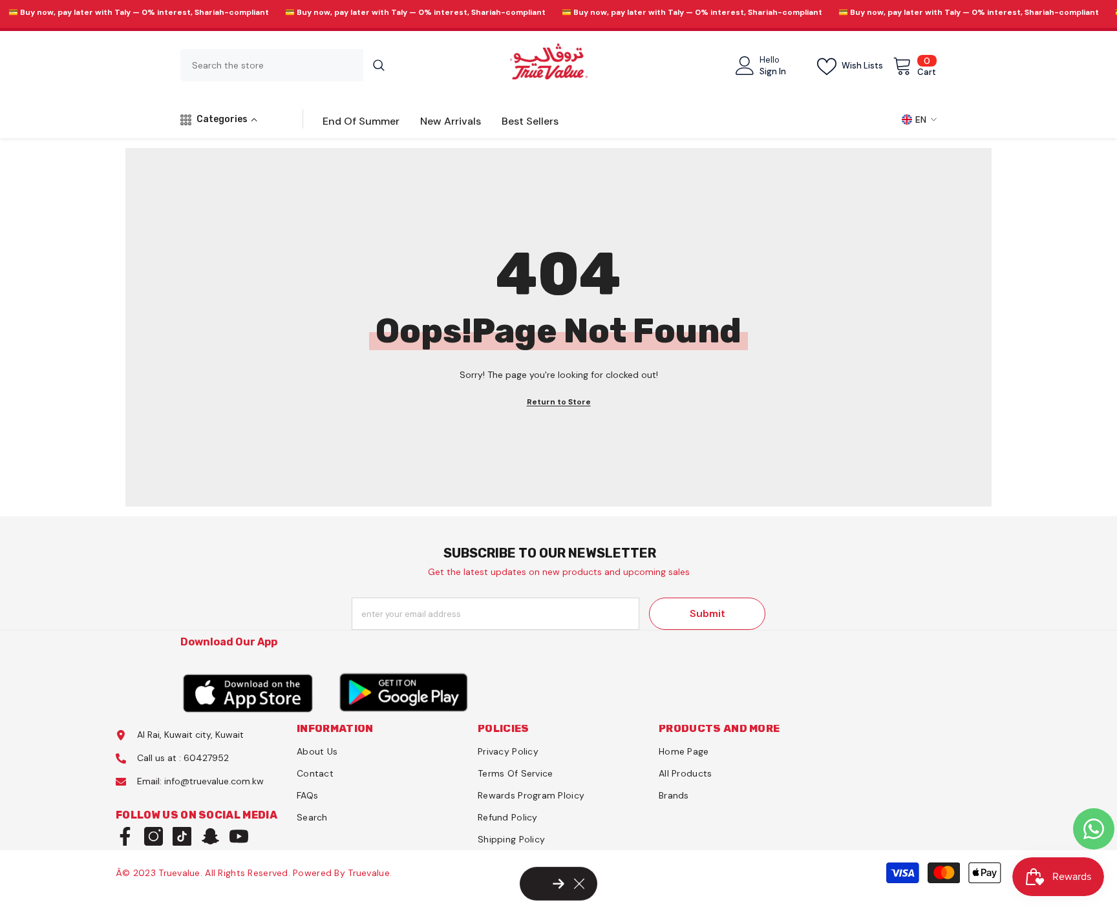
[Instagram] (153, 836)
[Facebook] (125, 836)
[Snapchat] (210, 836)
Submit (707, 613)
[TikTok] (182, 836)
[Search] (287, 65)
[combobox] (271, 65)
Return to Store (559, 402)
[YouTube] (238, 836)
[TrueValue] (248, 692)
